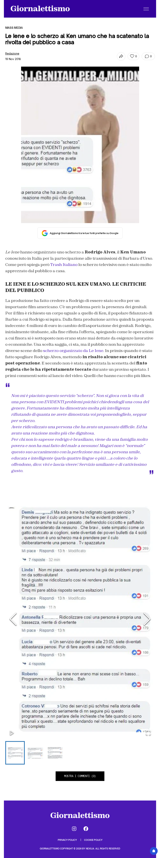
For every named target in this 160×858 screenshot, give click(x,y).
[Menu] (146, 9)
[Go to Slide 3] (55, 752)
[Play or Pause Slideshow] (12, 733)
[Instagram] (74, 829)
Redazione (12, 53)
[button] (80, 619)
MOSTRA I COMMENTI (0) (80, 776)
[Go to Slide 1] (15, 752)
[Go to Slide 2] (35, 752)
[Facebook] (86, 829)
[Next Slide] (147, 619)
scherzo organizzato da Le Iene (73, 350)
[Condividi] (121, 56)
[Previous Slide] (13, 619)
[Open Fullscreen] (148, 733)
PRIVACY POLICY (67, 839)
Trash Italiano (64, 264)
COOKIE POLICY (93, 839)
